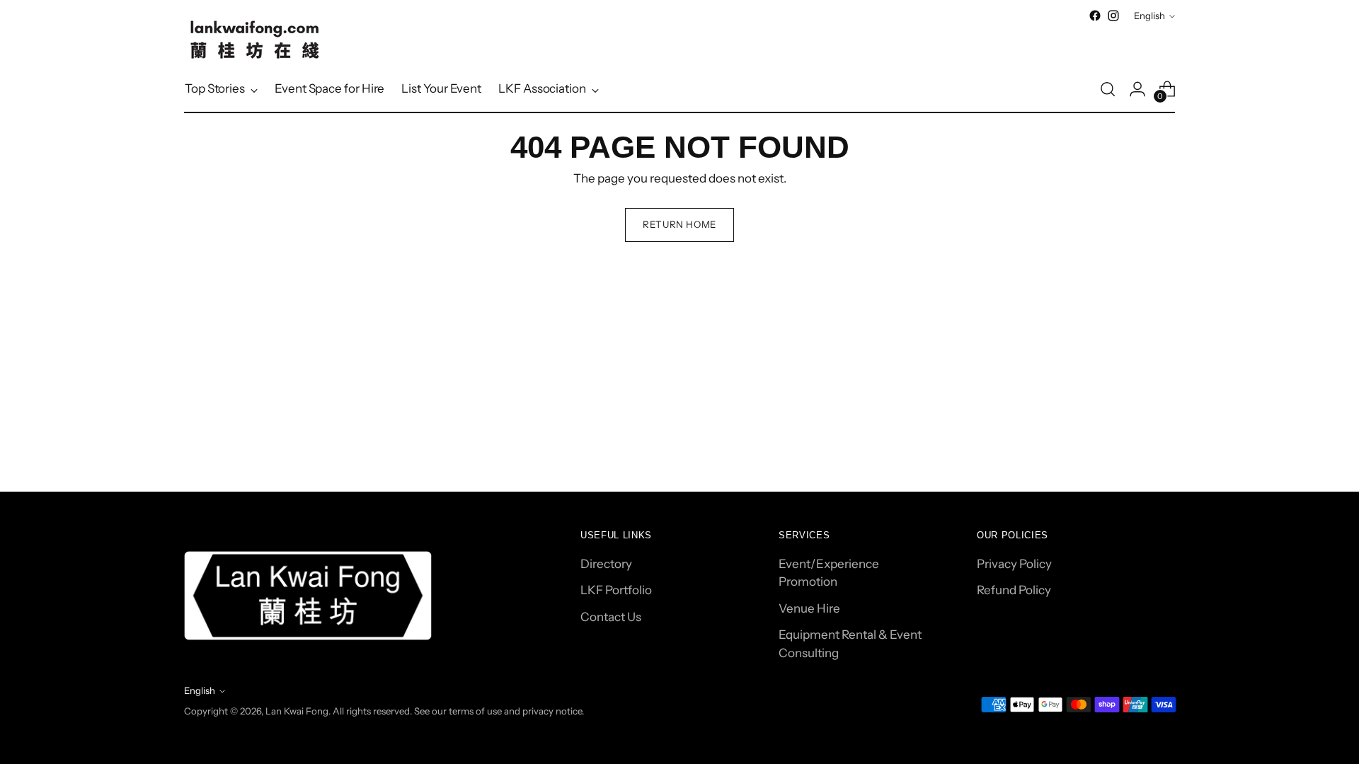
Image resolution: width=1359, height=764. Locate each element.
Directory (606, 564)
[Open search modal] (1108, 89)
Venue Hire (809, 608)
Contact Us (610, 617)
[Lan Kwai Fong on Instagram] (1113, 15)
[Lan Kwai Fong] (255, 39)
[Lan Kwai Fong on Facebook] (1095, 15)
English (1149, 15)
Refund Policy (1014, 590)
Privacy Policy (1014, 564)
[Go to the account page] (1137, 89)
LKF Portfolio (616, 590)
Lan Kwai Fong (296, 711)
